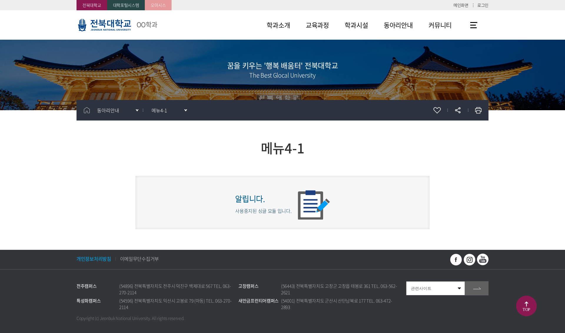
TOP (526, 309)
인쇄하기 (478, 110)
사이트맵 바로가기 (473, 25)
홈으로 (87, 110)
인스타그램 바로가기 (469, 259)
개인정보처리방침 (94, 258)
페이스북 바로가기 (456, 259)
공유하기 (457, 110)
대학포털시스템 (126, 5)
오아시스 (158, 5)
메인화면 (460, 5)
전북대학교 (91, 5)
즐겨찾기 (437, 110)
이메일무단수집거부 (139, 258)
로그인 (482, 5)
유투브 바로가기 (482, 259)
